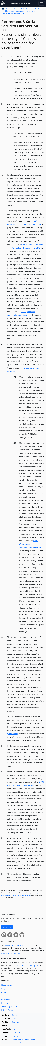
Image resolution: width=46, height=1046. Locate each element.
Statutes (15, 1022)
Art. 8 (37, 9)
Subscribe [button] (7, 927)
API (2, 995)
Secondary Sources (9, 1006)
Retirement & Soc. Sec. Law (22, 9)
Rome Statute (18, 1040)
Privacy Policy (7, 1010)
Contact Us (6, 999)
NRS (14, 1025)
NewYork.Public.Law (21, 3)
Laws (8, 9)
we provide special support (26, 965)
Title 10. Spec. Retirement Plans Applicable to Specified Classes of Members (20, 12)
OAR (14, 1032)
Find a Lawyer (7, 985)
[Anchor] (35, 66)
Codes (14, 1015)
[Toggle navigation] (41, 3)
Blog (3, 988)
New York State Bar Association (18, 945)
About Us (5, 992)
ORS (18, 1032)
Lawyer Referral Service (11, 953)
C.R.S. (14, 1018)
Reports (4, 1003)
